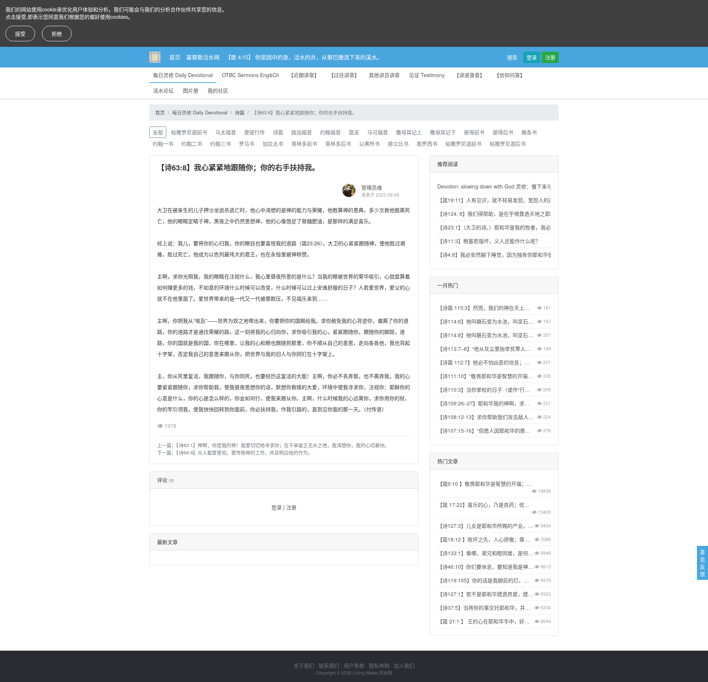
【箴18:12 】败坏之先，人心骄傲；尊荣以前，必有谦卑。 (485, 539)
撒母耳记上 (409, 132)
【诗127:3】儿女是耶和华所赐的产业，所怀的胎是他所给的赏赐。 (485, 525)
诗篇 (239, 112)
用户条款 (354, 665)
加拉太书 (273, 143)
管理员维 (371, 187)
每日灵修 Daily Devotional (183, 75)
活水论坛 (163, 90)
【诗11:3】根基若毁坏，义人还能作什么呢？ (489, 241)
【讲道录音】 (469, 75)
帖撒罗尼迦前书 (189, 132)
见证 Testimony (427, 75)
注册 (550, 57)
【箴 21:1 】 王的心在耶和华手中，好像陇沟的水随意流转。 (485, 621)
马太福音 (225, 132)
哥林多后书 (338, 143)
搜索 (512, 57)
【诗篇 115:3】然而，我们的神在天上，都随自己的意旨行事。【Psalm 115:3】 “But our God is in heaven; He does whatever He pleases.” (485, 307)
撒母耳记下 (443, 132)
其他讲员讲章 (384, 75)
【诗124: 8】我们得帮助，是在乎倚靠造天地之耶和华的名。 (506, 213)
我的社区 (218, 90)
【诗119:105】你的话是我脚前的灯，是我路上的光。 (485, 580)
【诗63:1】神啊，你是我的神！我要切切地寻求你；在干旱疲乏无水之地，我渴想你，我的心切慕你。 (282, 445)
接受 (20, 33)
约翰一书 (163, 143)
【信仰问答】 (509, 75)
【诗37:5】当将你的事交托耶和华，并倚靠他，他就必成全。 (485, 607)
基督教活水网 (202, 57)
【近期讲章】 (303, 75)
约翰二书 (191, 143)
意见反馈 (702, 563)
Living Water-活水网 (372, 672)
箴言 (354, 132)
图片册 (190, 90)
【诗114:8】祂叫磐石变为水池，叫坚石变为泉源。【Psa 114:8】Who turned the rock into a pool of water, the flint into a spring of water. (485, 335)
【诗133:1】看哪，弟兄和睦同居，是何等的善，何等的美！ (485, 553)
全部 (158, 132)
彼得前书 (474, 132)
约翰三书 (220, 143)
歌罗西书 (427, 143)
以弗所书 (369, 143)
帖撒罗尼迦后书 (508, 143)
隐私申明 (379, 665)
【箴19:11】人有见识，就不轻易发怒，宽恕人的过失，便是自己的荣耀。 (521, 200)
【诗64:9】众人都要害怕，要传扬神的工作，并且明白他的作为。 (244, 452)
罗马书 (246, 143)
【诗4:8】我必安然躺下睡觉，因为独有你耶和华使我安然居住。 (510, 254)
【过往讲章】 (344, 75)
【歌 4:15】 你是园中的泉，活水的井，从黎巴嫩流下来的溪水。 (303, 57)
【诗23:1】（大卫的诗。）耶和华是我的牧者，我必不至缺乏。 (507, 227)
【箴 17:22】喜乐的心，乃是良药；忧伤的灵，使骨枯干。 (485, 504)
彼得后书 (503, 132)
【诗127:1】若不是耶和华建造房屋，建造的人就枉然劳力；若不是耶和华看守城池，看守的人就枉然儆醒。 (485, 594)
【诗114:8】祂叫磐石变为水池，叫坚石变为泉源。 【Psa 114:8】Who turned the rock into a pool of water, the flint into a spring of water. (485, 321)
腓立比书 (398, 143)
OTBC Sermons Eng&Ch (250, 75)
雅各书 (529, 132)
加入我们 (404, 665)
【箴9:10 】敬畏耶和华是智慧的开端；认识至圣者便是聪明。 (485, 483)
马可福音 (377, 132)
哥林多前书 (304, 143)
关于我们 (304, 665)
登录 (532, 57)
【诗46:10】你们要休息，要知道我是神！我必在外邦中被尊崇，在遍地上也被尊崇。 (485, 566)
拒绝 (57, 33)
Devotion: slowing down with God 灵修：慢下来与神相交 (502, 186)
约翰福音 (330, 132)
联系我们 (329, 665)
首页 (174, 57)
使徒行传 (254, 132)
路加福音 (301, 132)
